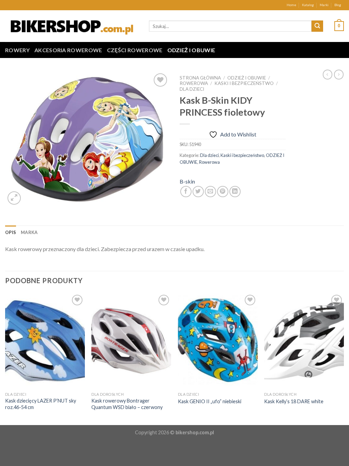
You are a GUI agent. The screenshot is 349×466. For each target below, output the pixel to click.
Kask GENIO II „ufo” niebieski (209, 401)
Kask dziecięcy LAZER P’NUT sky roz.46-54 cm (40, 404)
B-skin (187, 181)
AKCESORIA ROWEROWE (68, 50)
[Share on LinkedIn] (235, 191)
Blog (337, 5)
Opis (10, 232)
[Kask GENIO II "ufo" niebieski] (218, 341)
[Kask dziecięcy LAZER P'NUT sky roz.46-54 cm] (45, 341)
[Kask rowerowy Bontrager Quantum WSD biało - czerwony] (131, 341)
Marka (29, 232)
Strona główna (200, 78)
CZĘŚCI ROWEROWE (135, 50)
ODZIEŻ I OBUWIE (191, 50)
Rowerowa (194, 83)
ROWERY (17, 50)
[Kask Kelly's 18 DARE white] (304, 341)
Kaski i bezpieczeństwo (244, 83)
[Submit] (317, 26)
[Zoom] (14, 198)
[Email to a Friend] (210, 191)
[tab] (10, 232)
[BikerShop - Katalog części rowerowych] (72, 26)
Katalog (308, 5)
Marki (324, 5)
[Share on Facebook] (186, 191)
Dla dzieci (192, 89)
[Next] (343, 358)
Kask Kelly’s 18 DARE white (293, 401)
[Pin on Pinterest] (222, 191)
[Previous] (5, 358)
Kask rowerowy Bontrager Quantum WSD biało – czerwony (127, 404)
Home (291, 5)
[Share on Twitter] (198, 191)
